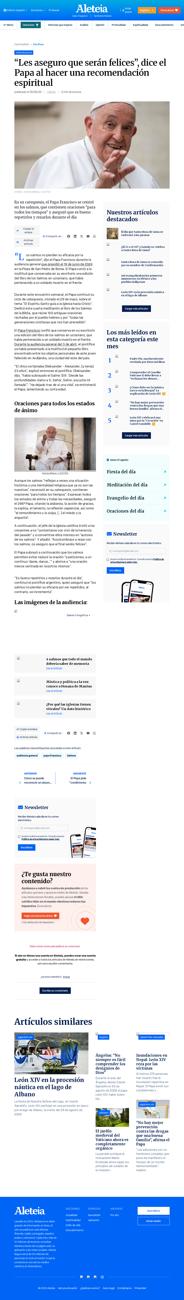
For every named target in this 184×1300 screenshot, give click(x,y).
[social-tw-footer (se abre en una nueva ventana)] (95, 1277)
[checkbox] (19, 837)
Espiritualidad (140, 25)
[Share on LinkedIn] (75, 236)
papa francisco (52, 755)
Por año (114, 1215)
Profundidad (119, 25)
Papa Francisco (29, 330)
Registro (145, 10)
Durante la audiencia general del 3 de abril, (45, 344)
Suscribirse (153, 1210)
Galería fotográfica (77, 615)
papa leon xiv (25, 1037)
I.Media (51, 92)
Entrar (66, 976)
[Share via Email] (88, 236)
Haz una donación (67, 1288)
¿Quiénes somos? (90, 1288)
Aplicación (93, 1220)
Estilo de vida (73, 1225)
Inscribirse (27, 847)
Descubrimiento (164, 25)
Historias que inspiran (60, 25)
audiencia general (27, 755)
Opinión (100, 25)
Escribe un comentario (55, 990)
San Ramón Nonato (103, 16)
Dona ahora (167, 10)
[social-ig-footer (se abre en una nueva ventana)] (102, 1277)
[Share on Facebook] (68, 236)
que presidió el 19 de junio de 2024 (67, 264)
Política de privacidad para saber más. (41, 839)
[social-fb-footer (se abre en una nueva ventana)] (88, 1277)
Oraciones (28, 25)
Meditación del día (127, 485)
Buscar (55, 10)
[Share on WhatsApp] (94, 236)
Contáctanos (124, 1288)
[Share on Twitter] (81, 236)
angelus (103, 1037)
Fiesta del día (121, 472)
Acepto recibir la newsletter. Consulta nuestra (43, 838)
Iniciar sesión (128, 10)
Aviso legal (108, 1288)
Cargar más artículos (136, 308)
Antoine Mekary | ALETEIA (55, 473)
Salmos (71, 755)
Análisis (84, 25)
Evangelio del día (125, 498)
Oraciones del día (125, 511)
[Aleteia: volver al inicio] (92, 8)
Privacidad (140, 1288)
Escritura (38, 44)
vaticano (104, 1112)
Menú (10, 25)
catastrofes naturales (151, 1037)
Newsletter (94, 1215)
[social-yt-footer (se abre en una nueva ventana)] (81, 1277)
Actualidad (71, 1215)
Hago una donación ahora (38, 915)
